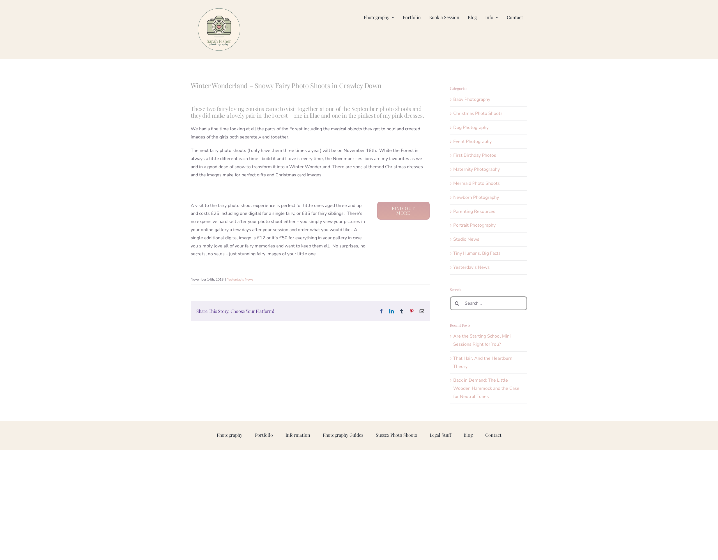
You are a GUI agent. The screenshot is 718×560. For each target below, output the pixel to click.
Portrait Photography (474, 225)
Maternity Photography (476, 169)
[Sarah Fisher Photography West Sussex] (219, 11)
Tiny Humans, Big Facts (477, 253)
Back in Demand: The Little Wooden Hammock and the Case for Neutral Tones (486, 388)
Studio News (466, 239)
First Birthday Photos (474, 155)
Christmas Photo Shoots (478, 113)
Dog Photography (471, 127)
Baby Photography (471, 99)
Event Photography (472, 141)
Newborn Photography (476, 197)
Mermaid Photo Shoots (476, 183)
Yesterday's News (240, 279)
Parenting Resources (474, 211)
